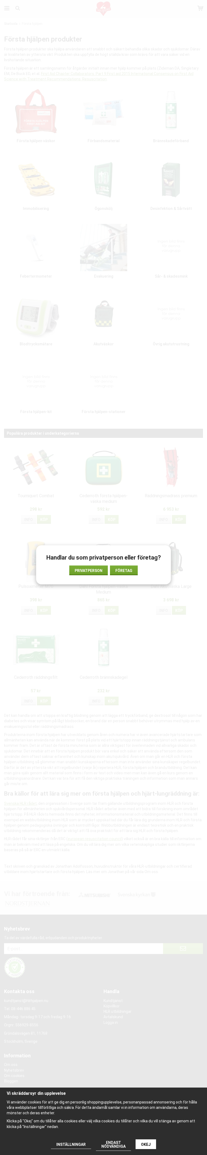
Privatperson (88, 570)
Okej (146, 1144)
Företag (123, 570)
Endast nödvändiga (113, 1144)
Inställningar (71, 1144)
